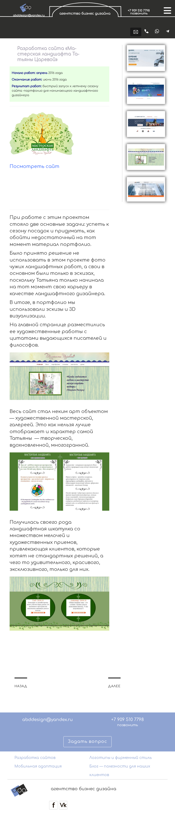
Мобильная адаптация (38, 766)
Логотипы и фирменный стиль (120, 758)
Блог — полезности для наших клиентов (119, 770)
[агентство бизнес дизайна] (86, 19)
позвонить (127, 725)
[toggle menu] (166, 10)
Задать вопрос (87, 741)
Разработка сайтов (35, 758)
